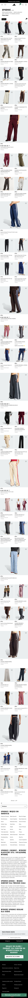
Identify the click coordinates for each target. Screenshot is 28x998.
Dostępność (16, 988)
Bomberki (3, 826)
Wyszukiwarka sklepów (18, 974)
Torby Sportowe (4, 832)
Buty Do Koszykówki (21, 837)
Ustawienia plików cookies (7, 981)
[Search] (22, 4)
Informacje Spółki (5, 991)
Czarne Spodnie (13, 819)
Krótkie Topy (4, 824)
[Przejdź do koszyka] (25, 4)
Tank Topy (3, 829)
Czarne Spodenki (23, 839)
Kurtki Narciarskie (12, 837)
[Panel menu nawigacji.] (2, 4)
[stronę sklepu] (14, 5)
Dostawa (4, 964)
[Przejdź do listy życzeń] (5, 4)
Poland (16, 996)
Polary (20, 832)
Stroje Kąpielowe (5, 834)
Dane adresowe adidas (6, 971)
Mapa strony (16, 968)
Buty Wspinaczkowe (22, 829)
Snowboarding (4, 837)
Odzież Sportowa (14, 834)
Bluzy (2, 839)
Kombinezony (4, 819)
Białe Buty (12, 832)
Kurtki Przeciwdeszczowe (14, 829)
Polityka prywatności (18, 984)
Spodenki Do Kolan (4, 845)
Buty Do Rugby (22, 816)
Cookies (3, 984)
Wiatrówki (3, 842)
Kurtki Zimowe (22, 821)
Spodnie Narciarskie (12, 840)
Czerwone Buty (13, 842)
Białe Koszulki (13, 816)
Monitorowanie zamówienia (7, 968)
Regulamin (4, 988)
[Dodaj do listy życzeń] (12, 24)
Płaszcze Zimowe (5, 816)
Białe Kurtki (21, 834)
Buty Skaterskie (22, 819)
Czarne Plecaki (22, 826)
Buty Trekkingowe (22, 824)
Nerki (2, 821)
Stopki (11, 826)
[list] (12, 19)
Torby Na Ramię (13, 845)
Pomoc (3, 974)
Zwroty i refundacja (18, 964)
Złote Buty (12, 824)
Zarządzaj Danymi (17, 981)
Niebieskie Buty (13, 821)
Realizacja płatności (18, 971)
